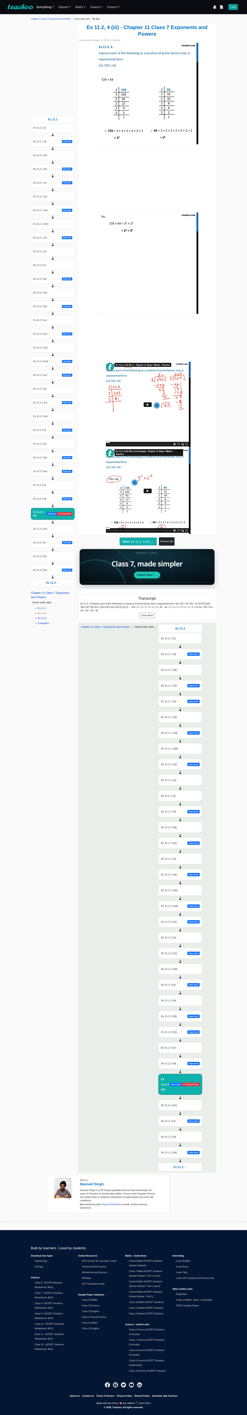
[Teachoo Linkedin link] (139, 1384)
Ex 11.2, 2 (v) (39, 320)
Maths (79, 7)
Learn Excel (182, 1266)
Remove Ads (166, 541)
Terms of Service (105, 1396)
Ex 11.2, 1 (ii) (52, 141)
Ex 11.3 (42, 618)
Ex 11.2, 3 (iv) (52, 471)
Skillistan (86, 1278)
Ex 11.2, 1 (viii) (40, 224)
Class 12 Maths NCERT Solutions (146, 1313)
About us (75, 1396)
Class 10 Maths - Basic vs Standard (194, 1300)
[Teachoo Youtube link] (132, 1384)
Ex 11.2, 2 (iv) (52, 306)
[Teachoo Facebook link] (108, 1384)
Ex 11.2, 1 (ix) (52, 237)
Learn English (183, 1261)
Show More (147, 615)
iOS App (39, 1266)
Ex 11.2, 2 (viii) (52, 361)
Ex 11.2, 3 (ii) (39, 444)
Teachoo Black (109, 1204)
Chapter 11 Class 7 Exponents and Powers (51, 19)
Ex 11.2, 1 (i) (39, 128)
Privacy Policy (124, 1396)
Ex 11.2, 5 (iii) (52, 570)
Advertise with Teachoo (164, 1396)
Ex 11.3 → (52, 582)
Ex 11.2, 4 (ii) (52, 499)
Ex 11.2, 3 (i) (52, 430)
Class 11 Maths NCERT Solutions (146, 1308)
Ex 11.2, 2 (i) (39, 265)
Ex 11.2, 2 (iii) (40, 292)
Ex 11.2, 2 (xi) (52, 402)
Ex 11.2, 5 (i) (52, 542)
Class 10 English (90, 1311)
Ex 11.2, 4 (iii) (52, 514)
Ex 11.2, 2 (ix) (52, 375)
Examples (43, 623)
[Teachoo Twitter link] (124, 1384)
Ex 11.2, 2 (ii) (52, 279)
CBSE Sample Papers (187, 1305)
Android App (41, 1261)
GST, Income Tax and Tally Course (99, 1261)
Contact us (88, 1396)
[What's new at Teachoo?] (214, 7)
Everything (44, 7)
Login (233, 7)
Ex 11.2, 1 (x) (39, 251)
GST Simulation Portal (93, 1284)
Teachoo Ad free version (94, 1266)
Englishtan (181, 1294)
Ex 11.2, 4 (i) (39, 485)
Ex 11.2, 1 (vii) (52, 210)
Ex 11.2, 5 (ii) (39, 556)
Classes (63, 7)
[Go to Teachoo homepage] (20, 7)
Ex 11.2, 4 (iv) (40, 529)
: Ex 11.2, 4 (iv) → (138, 541)
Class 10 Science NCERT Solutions (147, 1371)
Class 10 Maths (89, 1300)
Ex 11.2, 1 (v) (52, 182)
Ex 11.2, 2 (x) (39, 389)
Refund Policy (142, 1396)
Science (95, 7)
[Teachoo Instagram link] (116, 1384)
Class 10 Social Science (94, 1317)
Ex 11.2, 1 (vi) (40, 196)
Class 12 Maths (89, 1323)
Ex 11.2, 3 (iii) (52, 457)
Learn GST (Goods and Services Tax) (195, 1278)
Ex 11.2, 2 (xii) (40, 416)
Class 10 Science (91, 1305)
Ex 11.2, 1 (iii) (40, 155)
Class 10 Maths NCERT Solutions (146, 1302)
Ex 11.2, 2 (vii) (40, 347)
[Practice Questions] (221, 7)
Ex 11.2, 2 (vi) (52, 334)
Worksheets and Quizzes (94, 1272)
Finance (112, 7)
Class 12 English (90, 1328)
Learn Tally (181, 1272)
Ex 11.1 (42, 608)
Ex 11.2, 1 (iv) (52, 169)
